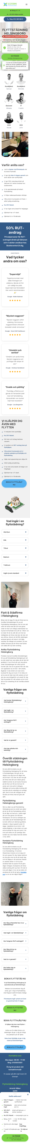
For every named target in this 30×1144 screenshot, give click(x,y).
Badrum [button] (6, 557)
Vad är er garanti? (10, 740)
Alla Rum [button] (7, 532)
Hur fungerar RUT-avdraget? (10, 721)
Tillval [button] (6, 548)
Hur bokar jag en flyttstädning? (9, 968)
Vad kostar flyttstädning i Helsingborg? (13, 701)
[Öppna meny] (26, 4)
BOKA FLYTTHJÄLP (15, 1047)
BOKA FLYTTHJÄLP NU (14, 483)
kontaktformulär (15, 1070)
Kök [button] (5, 540)
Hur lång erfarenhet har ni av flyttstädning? (14, 923)
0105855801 (17, 1063)
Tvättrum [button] (7, 565)
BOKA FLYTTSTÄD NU (15, 1009)
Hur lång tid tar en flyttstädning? (10, 731)
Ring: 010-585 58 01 (16, 19)
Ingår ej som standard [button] (11, 573)
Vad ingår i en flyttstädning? (9, 711)
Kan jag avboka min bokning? (11, 749)
